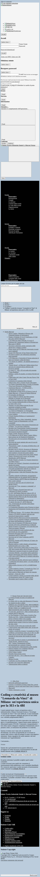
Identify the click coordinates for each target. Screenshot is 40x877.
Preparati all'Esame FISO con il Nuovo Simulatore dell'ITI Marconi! (20, 534)
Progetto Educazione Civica (17, 654)
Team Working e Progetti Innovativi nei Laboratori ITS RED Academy (21, 490)
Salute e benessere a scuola (17, 690)
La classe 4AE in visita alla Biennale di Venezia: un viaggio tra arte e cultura (23, 602)
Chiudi (3, 94)
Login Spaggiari (15, 81)
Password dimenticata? (8, 49)
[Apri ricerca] (24, 154)
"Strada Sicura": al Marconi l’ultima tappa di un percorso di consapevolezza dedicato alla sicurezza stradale (23, 366)
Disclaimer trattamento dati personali (12, 860)
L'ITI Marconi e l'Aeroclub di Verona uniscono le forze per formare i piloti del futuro (24, 359)
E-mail (21, 74)
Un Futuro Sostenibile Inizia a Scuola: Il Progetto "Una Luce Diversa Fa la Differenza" (24, 385)
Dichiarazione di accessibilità (13, 835)
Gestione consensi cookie (12, 841)
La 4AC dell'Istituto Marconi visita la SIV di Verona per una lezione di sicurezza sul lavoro (23, 494)
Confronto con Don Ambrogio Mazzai (20, 661)
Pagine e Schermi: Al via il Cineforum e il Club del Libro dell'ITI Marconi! (23, 338)
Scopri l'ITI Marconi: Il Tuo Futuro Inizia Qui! (23, 353)
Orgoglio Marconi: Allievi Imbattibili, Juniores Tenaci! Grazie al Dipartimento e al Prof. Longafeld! (23, 421)
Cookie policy (9, 828)
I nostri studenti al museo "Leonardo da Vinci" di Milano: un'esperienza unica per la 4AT (24, 569)
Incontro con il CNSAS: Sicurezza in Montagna (23, 449)
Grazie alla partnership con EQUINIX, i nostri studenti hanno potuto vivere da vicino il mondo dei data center (23, 622)
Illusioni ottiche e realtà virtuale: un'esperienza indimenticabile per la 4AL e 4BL (23, 545)
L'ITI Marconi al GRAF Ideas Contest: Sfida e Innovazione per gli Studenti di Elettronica (23, 436)
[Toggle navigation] (16, 169)
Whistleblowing (9, 839)
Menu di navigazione (27, 327)
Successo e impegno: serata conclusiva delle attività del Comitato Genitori (22, 346)
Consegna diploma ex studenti (18, 650)
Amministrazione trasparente (13, 842)
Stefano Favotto (13, 659)
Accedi (3, 34)
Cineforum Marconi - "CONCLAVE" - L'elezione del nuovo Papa (21, 388)
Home (6, 303)
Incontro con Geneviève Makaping (19, 662)
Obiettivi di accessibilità (12, 837)
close (3, 178)
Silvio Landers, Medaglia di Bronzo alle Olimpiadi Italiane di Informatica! (21, 334)
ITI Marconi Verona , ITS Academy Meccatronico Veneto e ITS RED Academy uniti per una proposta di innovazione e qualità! (24, 514)
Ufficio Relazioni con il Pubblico (15, 834)
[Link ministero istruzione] (9, 3)
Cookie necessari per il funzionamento (13, 774)
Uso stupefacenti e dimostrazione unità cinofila (23, 647)
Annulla (4, 143)
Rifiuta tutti (16, 755)
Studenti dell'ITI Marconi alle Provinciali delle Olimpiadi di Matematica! (23, 497)
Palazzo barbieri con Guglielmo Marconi (21, 648)
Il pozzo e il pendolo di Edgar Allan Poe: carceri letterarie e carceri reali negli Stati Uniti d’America (24, 685)
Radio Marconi (9, 332)
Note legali (8, 830)
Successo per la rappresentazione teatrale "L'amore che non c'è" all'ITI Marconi (21, 501)
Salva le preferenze (15, 781)
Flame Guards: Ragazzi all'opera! (19, 433)
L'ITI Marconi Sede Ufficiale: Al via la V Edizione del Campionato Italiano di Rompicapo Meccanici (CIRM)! (23, 342)
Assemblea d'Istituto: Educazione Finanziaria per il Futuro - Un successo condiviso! (23, 425)
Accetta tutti (30, 755)
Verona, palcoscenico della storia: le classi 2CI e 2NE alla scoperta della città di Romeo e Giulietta (24, 548)
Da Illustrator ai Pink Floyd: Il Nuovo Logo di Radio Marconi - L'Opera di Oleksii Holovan (23, 392)
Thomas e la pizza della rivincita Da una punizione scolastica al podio (21, 406)
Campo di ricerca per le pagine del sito (12, 283)
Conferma (10, 143)
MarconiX (12, 688)
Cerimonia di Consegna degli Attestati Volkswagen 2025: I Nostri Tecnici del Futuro (23, 381)
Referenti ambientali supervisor (18, 683)
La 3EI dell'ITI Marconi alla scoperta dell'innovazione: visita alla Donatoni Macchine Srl (23, 472)
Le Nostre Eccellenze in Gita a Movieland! (22, 400)
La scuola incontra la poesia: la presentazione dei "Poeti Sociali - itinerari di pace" (23, 640)
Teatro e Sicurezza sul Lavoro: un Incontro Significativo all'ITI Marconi (22, 457)
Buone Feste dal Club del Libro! (22, 596)
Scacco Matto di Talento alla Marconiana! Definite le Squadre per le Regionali (21, 397)
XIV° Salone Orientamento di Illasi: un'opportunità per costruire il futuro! (20, 644)
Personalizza (5, 755)
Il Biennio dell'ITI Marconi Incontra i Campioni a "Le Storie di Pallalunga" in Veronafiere (24, 410)
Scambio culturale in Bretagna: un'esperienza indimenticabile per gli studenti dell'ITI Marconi (23, 476)
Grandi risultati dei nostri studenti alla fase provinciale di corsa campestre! (21, 531)
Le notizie (8, 306)
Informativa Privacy (11, 832)
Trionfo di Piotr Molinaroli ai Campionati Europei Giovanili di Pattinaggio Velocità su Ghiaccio (24, 467)
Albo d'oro (15, 681)
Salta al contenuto (6, 1)
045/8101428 (11, 799)
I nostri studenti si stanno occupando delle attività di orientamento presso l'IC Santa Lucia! (24, 576)
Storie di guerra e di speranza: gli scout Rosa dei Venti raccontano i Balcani (23, 527)
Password (22, 46)
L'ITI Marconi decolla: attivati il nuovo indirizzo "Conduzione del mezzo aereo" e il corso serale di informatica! (24, 561)
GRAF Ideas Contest (15, 652)
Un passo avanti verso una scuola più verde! (22, 626)
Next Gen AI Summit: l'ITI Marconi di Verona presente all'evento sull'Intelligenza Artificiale (23, 524)
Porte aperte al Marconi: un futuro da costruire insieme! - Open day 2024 (23, 573)
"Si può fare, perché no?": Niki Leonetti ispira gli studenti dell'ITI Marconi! (24, 612)
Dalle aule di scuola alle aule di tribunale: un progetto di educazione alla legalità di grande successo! (22, 636)
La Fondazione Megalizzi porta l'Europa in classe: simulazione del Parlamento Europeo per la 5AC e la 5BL (24, 509)
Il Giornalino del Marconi (16, 395)
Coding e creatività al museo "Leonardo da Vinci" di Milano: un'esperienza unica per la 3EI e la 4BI (24, 632)
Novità (7, 304)
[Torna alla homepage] (20, 145)
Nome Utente (23, 44)
